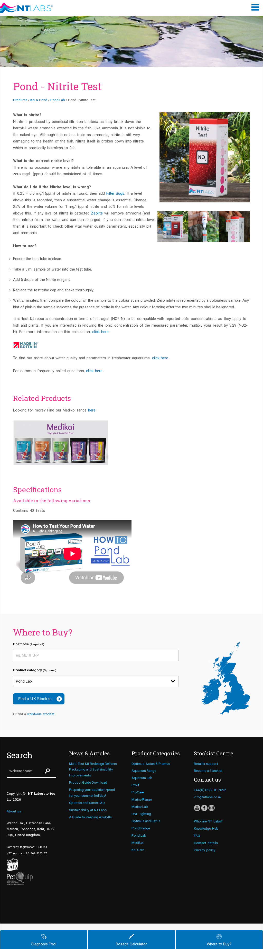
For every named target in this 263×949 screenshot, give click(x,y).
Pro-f (135, 785)
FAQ (197, 836)
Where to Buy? (219, 944)
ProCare (138, 792)
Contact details (206, 843)
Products (20, 100)
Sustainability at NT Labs (88, 810)
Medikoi (138, 842)
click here (100, 331)
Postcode (28, 644)
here (92, 410)
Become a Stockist (208, 770)
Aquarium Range (144, 770)
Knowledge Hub (206, 828)
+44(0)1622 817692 (210, 790)
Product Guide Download (88, 782)
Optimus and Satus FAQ (87, 803)
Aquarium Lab (142, 778)
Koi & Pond (38, 100)
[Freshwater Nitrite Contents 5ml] (172, 226)
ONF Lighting (141, 814)
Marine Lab (140, 806)
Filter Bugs (115, 193)
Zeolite (97, 213)
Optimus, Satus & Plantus (151, 764)
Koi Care (138, 850)
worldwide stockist (40, 714)
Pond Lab (57, 100)
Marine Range (142, 799)
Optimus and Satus (146, 821)
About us (14, 811)
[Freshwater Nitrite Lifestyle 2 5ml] (234, 226)
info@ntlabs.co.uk (208, 797)
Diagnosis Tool (43, 944)
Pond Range (141, 828)
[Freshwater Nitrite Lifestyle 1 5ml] (203, 226)
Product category (34, 670)
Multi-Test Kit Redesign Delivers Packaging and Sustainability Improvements (93, 769)
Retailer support (206, 764)
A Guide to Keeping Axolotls (90, 817)
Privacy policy (204, 850)
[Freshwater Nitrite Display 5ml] (204, 157)
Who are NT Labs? (208, 821)
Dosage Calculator (131, 944)
